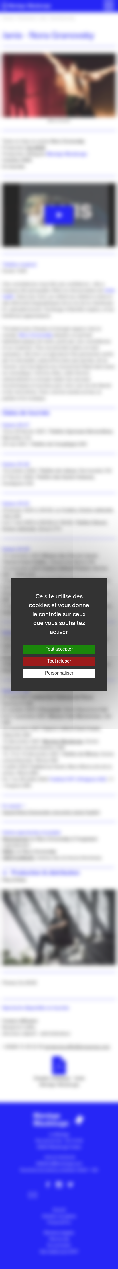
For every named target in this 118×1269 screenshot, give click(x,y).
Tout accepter (59, 649)
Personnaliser (59, 673)
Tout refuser (59, 661)
